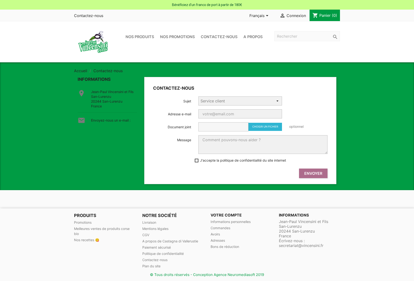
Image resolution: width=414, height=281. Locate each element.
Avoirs (215, 234)
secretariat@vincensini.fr (96, 129)
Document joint (179, 127)
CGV (145, 235)
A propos (253, 36)
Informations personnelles (231, 222)
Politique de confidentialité (163, 254)
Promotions (83, 222)
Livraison (149, 222)
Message (184, 140)
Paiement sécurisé (156, 247)
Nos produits (140, 36)
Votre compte (226, 215)
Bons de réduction (225, 247)
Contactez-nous (88, 15)
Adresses (218, 240)
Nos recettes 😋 (86, 240)
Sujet (187, 101)
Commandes (220, 228)
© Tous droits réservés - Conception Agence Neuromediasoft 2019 (207, 274)
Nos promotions (177, 36)
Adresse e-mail (179, 114)
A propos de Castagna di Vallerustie (170, 241)
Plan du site (151, 266)
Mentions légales (155, 229)
